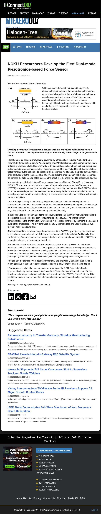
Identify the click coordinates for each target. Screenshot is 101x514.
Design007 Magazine (49, 489)
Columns (64, 47)
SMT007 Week (45, 459)
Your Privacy (34, 498)
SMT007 (24, 13)
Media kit (81, 47)
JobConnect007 (66, 437)
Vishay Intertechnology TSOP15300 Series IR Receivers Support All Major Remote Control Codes (50, 390)
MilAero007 (78, 13)
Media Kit (73, 498)
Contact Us (49, 498)
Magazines (28, 437)
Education (84, 437)
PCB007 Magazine (47, 486)
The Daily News (46, 456)
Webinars (50, 441)
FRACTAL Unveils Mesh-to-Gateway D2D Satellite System (43, 354)
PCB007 (12, 13)
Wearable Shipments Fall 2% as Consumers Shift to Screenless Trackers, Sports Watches (47, 371)
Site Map (61, 498)
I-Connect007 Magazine (50, 479)
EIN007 (51, 13)
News (19, 47)
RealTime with (45, 437)
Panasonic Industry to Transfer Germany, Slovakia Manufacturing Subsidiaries (49, 337)
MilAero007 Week (47, 466)
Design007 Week (46, 462)
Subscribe (14, 437)
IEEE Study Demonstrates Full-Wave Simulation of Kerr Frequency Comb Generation (49, 409)
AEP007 (92, 13)
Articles (47, 47)
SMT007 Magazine (47, 483)
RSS (82, 498)
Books (31, 47)
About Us (21, 498)
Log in (94, 509)
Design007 (38, 13)
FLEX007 (63, 13)
